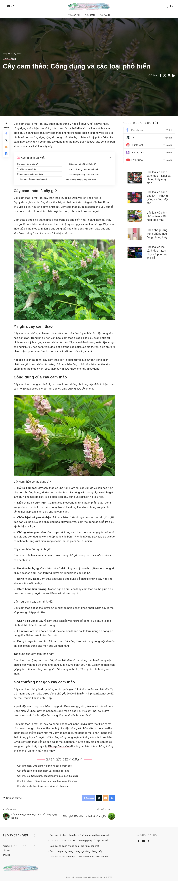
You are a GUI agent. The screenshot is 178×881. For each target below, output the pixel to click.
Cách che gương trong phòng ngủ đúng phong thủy (157, 234)
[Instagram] (149, 152)
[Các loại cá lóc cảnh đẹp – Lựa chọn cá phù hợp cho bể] (135, 252)
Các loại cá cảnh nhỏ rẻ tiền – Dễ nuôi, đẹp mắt (157, 216)
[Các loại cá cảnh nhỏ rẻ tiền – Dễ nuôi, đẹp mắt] (135, 216)
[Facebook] (5, 6)
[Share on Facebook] (160, 75)
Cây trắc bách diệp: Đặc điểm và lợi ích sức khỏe (43, 771)
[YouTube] (9, 6)
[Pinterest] (149, 145)
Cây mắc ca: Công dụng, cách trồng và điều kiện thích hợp (47, 776)
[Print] (173, 75)
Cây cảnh (17, 54)
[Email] (169, 75)
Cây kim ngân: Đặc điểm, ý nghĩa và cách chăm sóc (44, 766)
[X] (149, 137)
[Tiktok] (13, 6)
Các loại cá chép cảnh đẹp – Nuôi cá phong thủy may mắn (80, 835)
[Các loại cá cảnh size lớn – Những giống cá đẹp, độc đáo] (135, 198)
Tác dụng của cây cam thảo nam (84, 174)
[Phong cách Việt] (89, 6)
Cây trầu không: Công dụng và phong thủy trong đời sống (47, 781)
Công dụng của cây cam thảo (30, 174)
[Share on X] (165, 75)
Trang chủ (7, 54)
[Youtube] (149, 160)
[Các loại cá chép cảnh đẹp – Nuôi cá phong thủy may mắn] (135, 178)
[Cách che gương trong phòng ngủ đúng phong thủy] (135, 234)
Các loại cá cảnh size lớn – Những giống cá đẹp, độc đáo (79, 840)
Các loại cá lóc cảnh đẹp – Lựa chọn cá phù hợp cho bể (79, 856)
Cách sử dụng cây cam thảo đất (83, 169)
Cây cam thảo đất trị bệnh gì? (82, 164)
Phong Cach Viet (59, 746)
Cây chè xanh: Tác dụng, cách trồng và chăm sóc (43, 786)
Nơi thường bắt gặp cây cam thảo (81, 180)
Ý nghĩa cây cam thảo (26, 169)
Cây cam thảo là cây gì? (27, 164)
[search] (166, 6)
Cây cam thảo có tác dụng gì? (33, 179)
